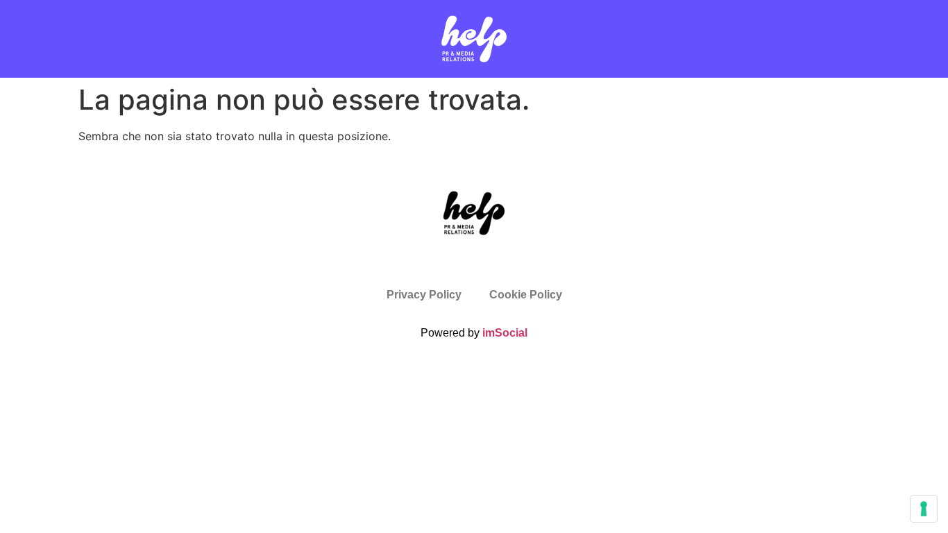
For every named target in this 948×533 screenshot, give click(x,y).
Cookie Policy (525, 295)
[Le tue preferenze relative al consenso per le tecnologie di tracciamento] (924, 509)
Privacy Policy (424, 295)
